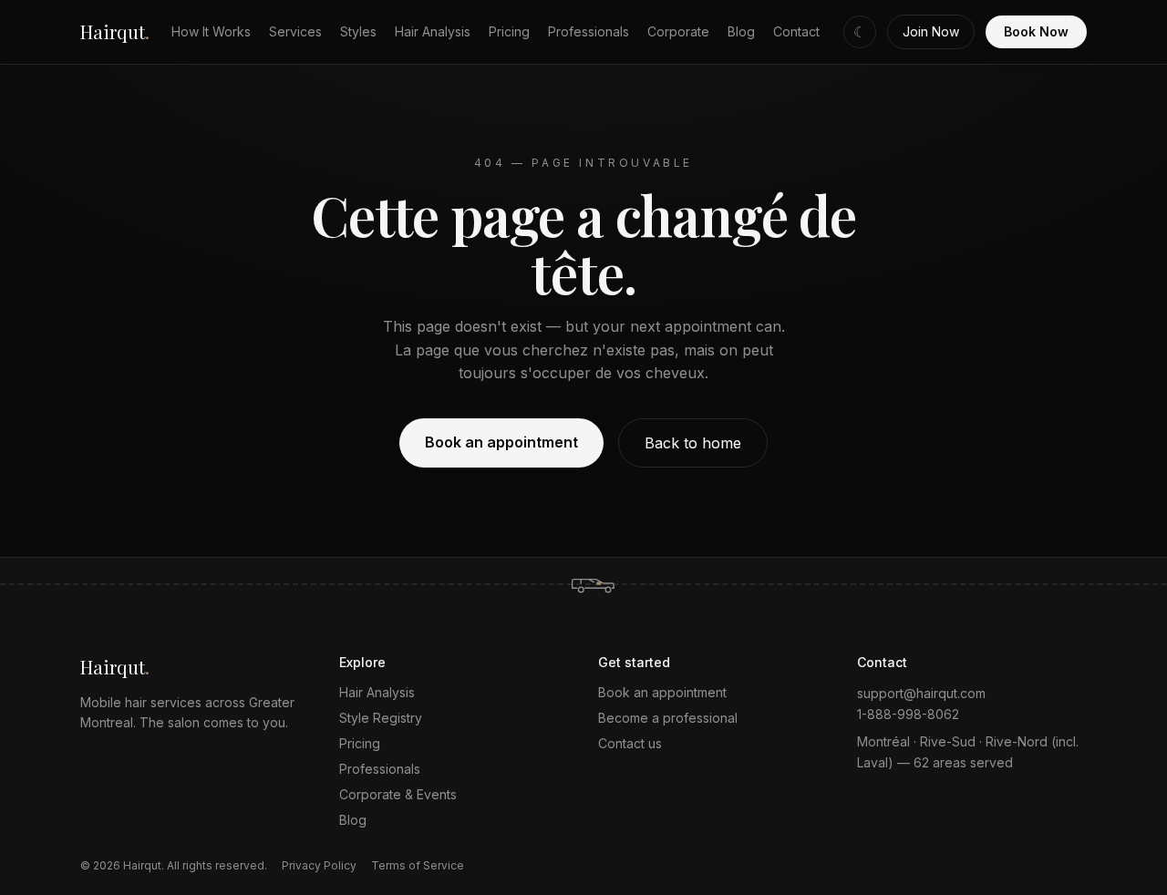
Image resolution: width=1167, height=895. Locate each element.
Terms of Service (417, 865)
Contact (796, 31)
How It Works (211, 31)
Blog (741, 31)
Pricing (509, 31)
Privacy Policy (319, 865)
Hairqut (115, 31)
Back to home (693, 443)
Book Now (1036, 31)
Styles (358, 31)
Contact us (630, 743)
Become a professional (668, 717)
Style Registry (380, 717)
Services (295, 31)
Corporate (678, 31)
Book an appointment (501, 442)
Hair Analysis (432, 31)
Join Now (931, 31)
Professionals (588, 31)
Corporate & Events (398, 794)
